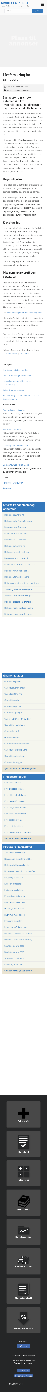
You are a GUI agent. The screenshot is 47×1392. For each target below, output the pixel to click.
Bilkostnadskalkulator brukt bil (17, 859)
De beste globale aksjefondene (18, 602)
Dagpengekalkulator (13, 877)
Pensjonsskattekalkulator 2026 (18, 933)
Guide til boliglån (11, 700)
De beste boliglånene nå (15, 527)
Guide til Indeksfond (13, 731)
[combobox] (18, 11)
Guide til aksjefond (12, 681)
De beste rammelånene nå (16, 571)
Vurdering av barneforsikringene (18, 595)
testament (24, 353)
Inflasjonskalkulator (13, 921)
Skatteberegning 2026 (14, 946)
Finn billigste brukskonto (15, 795)
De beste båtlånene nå (14, 546)
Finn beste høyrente (13, 820)
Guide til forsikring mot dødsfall (17, 375)
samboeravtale (10, 353)
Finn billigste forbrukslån (15, 814)
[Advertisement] (23, 40)
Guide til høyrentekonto (14, 725)
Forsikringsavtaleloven (13, 483)
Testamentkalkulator (12, 429)
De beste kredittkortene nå (16, 558)
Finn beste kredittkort (13, 826)
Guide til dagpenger (13, 712)
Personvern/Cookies (23, 1376)
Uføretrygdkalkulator (13, 964)
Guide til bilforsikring (13, 694)
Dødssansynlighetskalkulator (16, 465)
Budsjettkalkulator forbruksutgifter (19, 871)
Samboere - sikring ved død (15, 370)
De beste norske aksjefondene (18, 614)
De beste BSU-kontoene (15, 540)
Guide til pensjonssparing (15, 750)
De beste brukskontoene (15, 533)
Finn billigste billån (12, 782)
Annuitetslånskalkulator (14, 853)
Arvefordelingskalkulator (14, 410)
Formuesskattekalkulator (15, 902)
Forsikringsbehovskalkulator (15, 445)
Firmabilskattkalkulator (14, 896)
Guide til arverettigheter (14, 688)
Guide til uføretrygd (13, 762)
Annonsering (23, 1370)
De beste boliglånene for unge (18, 521)
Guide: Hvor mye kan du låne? (17, 719)
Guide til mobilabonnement (16, 744)
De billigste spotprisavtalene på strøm (21, 583)
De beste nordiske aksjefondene (18, 608)
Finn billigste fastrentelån (15, 807)
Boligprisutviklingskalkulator (16, 865)
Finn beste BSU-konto (14, 801)
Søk (38, 10)
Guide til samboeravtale (13, 390)
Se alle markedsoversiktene (17, 838)
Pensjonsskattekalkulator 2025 (18, 940)
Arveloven (7, 488)
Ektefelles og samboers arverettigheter (24, 313)
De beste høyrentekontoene (16, 552)
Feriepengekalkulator (13, 890)
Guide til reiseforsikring (14, 756)
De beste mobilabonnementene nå (20, 564)
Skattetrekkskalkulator (14, 958)
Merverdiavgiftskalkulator (15, 927)
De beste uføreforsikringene (16, 577)
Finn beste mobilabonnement (17, 832)
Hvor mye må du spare (14, 915)
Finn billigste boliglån (14, 789)
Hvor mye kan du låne (14, 908)
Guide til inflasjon (12, 737)
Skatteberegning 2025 (14, 952)
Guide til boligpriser (13, 706)
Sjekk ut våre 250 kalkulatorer (18, 971)
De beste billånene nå (14, 515)
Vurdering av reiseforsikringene (18, 589)
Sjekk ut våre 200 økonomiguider (20, 768)
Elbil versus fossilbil (13, 884)
